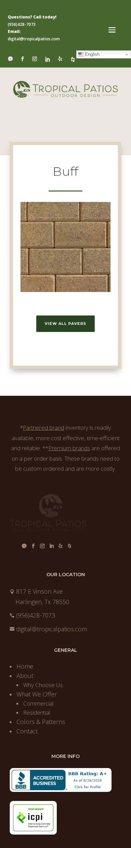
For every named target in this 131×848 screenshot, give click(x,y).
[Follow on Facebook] (22, 58)
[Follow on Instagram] (34, 58)
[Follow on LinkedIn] (47, 58)
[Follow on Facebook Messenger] (10, 58)
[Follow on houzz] (73, 58)
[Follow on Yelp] (60, 58)
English (91, 54)
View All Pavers (65, 323)
